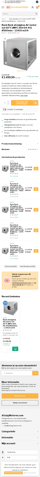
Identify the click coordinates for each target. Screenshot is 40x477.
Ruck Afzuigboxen (27, 266)
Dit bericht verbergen (13, 473)
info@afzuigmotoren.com (21, 283)
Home (4, 19)
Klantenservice (20, 396)
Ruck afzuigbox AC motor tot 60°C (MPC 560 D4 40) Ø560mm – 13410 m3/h (10, 324)
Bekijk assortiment (20, 403)
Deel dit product (27, 114)
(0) (18, 33)
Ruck (4, 33)
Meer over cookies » (30, 473)
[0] (37, 7)
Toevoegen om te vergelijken (11, 114)
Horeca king (11, 266)
